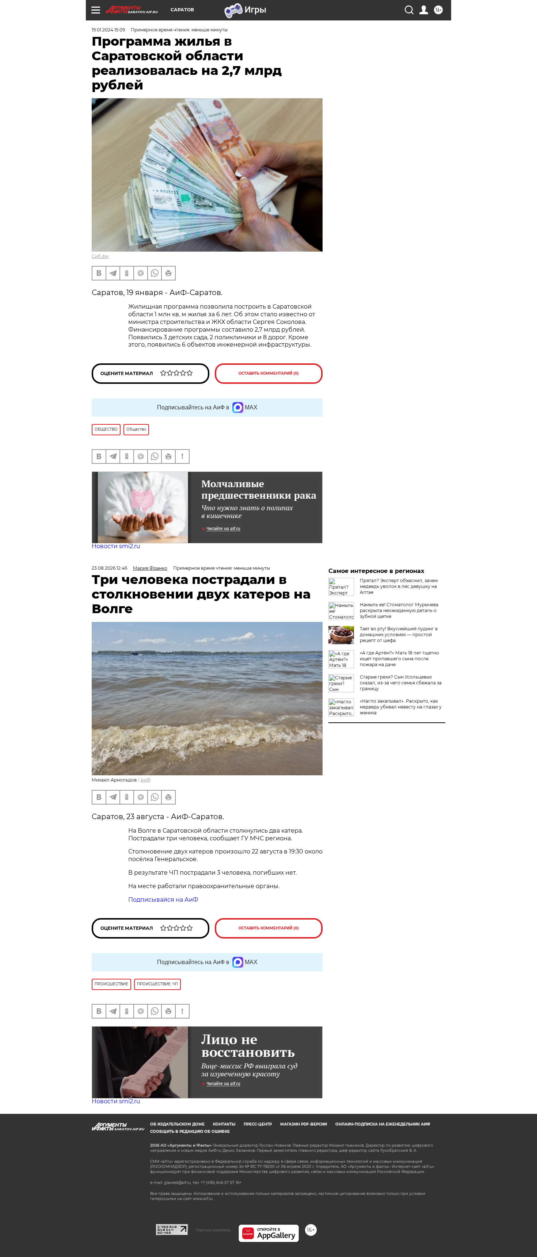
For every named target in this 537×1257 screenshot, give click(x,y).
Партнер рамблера (213, 1230)
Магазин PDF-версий (303, 1124)
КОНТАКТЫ (224, 1124)
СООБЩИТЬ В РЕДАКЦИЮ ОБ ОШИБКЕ (190, 1131)
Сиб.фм (100, 256)
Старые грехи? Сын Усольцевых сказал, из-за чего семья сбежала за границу (401, 682)
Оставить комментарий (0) (269, 373)
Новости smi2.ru (116, 546)
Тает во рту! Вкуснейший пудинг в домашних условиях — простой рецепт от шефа (399, 634)
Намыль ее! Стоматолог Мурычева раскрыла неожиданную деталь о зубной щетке (399, 610)
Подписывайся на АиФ (163, 899)
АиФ (145, 780)
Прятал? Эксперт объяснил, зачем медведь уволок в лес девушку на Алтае (399, 586)
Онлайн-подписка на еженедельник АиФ (382, 1124)
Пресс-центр (258, 1124)
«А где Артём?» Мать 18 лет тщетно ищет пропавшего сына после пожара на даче (399, 658)
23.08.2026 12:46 (109, 568)
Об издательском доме (177, 1124)
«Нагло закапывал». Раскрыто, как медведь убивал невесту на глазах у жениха (401, 706)
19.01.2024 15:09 (108, 30)
